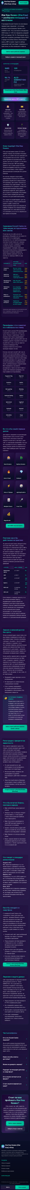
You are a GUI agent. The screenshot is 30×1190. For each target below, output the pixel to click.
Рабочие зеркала (6, 1165)
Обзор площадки (6, 1163)
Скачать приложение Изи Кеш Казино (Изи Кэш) (15, 964)
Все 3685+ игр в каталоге (15, 525)
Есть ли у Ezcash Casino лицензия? (10, 1039)
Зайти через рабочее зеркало (15, 51)
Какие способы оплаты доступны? (10, 1058)
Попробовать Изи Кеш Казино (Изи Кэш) (16, 91)
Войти (8, 1187)
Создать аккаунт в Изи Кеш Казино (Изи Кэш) (15, 790)
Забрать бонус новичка (15, 1129)
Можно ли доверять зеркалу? (12, 1064)
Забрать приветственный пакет (15, 57)
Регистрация (23, 2)
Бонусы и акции (5, 1168)
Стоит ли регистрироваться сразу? (12, 1085)
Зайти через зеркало (15, 1123)
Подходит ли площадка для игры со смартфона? (14, 1071)
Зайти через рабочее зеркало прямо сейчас (15, 727)
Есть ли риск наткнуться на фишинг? (12, 1078)
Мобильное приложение (8, 1171)
